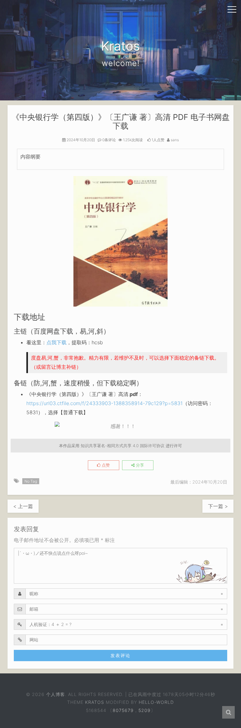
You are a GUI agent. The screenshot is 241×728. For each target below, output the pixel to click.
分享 (139, 465)
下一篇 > (218, 506)
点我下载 (56, 342)
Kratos (94, 702)
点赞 (105, 465)
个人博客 (55, 694)
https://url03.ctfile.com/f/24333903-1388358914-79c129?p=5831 (104, 403)
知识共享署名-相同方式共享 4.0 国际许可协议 (122, 445)
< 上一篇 (23, 506)
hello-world (156, 702)
